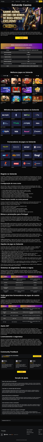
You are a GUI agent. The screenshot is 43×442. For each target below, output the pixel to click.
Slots (36, 75)
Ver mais (21, 371)
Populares (5, 75)
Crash (26, 75)
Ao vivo (15, 75)
